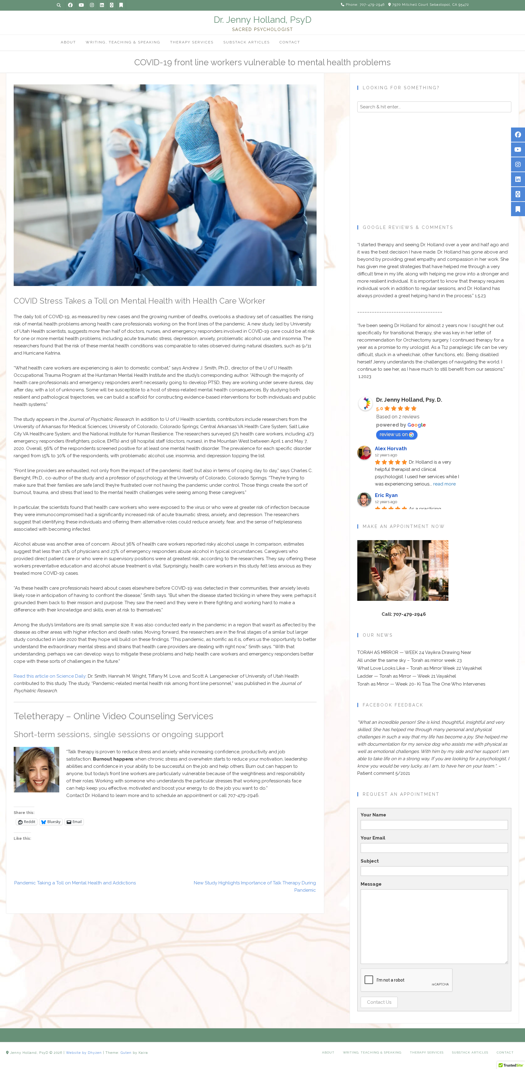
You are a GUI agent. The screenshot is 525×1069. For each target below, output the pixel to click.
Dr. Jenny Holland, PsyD (262, 19)
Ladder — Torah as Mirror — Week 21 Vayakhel (406, 676)
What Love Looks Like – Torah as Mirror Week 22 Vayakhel (419, 668)
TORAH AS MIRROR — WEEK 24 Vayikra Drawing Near (414, 652)
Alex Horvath (391, 448)
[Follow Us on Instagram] (92, 5)
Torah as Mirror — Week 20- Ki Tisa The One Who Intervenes (421, 684)
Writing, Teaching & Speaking (372, 1052)
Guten (126, 1053)
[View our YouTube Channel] (81, 5)
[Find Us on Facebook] (70, 5)
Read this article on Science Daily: (50, 676)
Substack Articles (470, 1052)
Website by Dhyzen (84, 1053)
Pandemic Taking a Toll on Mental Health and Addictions (75, 883)
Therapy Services (427, 1052)
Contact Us (379, 1002)
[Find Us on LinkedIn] (102, 5)
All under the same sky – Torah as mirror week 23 (409, 660)
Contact (505, 1052)
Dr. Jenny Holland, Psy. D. (409, 400)
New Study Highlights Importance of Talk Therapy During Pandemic (255, 886)
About (328, 1052)
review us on (394, 434)
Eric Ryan (386, 495)
